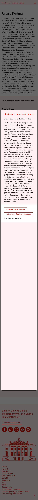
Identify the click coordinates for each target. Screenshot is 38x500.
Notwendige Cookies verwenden (18, 214)
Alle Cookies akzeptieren (15, 209)
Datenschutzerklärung (25, 179)
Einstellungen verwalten (13, 218)
